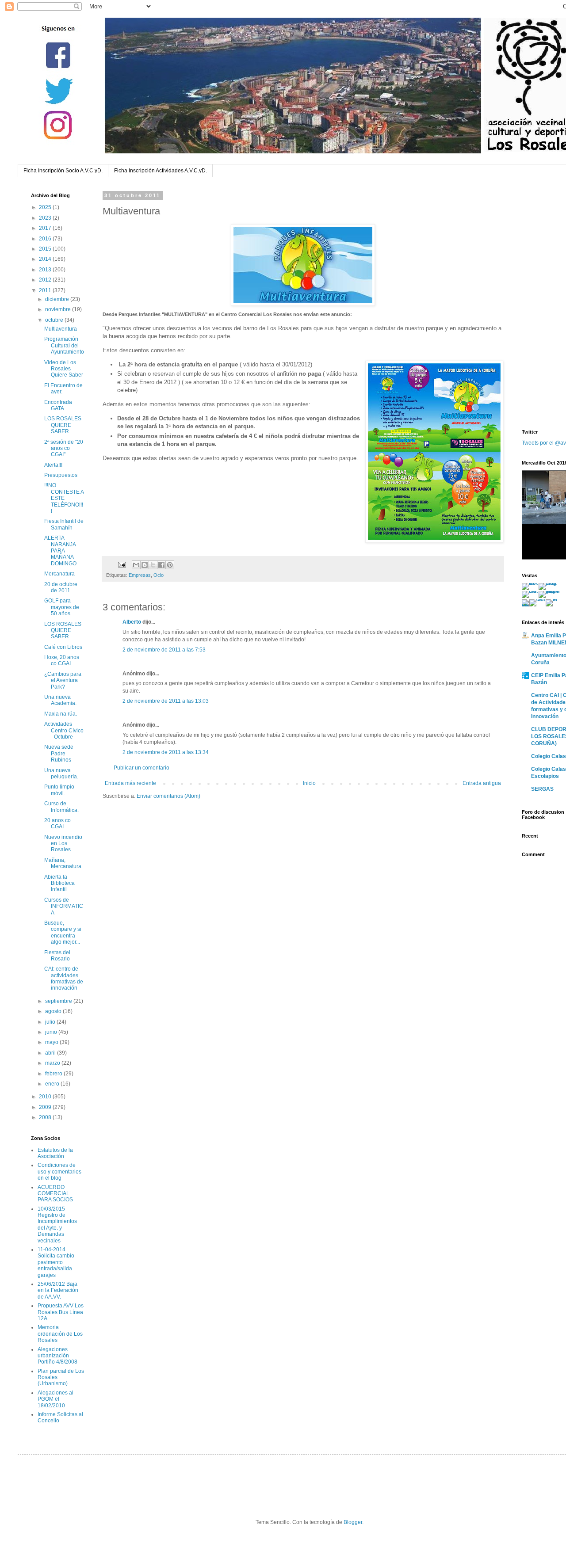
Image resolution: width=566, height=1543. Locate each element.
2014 (46, 259)
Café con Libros (63, 647)
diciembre (57, 299)
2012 (46, 280)
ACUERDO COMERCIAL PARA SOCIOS (55, 1193)
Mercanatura (59, 574)
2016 (46, 239)
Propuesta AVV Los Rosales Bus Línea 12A (61, 1312)
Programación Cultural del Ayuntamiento (64, 345)
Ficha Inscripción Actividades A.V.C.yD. (160, 171)
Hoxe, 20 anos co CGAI (61, 660)
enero (53, 1084)
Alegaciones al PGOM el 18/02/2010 (55, 1399)
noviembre (58, 309)
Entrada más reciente (130, 783)
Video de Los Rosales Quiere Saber (63, 368)
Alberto (131, 622)
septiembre (59, 1001)
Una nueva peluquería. (61, 773)
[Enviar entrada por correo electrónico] (121, 564)
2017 (46, 228)
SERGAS (542, 789)
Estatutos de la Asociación (55, 1153)
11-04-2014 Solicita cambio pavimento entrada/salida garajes (56, 1262)
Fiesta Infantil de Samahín (64, 524)
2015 (46, 249)
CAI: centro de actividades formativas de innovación (63, 978)
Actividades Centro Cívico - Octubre (64, 730)
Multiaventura (60, 329)
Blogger (353, 1522)
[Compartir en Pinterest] (169, 564)
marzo (53, 1063)
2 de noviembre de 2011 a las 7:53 (164, 650)
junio (51, 1032)
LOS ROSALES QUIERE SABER (62, 630)
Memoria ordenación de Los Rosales (60, 1333)
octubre (55, 320)
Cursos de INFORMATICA (63, 906)
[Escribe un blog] (144, 564)
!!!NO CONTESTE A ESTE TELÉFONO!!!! (64, 498)
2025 (46, 207)
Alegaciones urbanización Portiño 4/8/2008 (57, 1355)
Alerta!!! (53, 465)
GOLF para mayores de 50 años (61, 607)
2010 (46, 1096)
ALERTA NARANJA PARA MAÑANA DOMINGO (60, 551)
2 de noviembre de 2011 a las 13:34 (165, 752)
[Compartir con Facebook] (161, 564)
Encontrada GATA (58, 405)
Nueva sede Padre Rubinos (58, 753)
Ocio (158, 575)
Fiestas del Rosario (57, 955)
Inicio (309, 783)
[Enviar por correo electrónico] (136, 564)
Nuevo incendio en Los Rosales (63, 843)
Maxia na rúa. (60, 714)
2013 (46, 270)
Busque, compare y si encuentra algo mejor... (62, 932)
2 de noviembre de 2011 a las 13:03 (165, 701)
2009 (46, 1107)
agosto (54, 1011)
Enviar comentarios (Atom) (168, 796)
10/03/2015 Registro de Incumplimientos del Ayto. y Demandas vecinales (57, 1225)
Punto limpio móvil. (59, 790)
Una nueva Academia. (60, 700)
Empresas (140, 575)
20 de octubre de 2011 (60, 587)
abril (51, 1053)
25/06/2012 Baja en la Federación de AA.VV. (58, 1290)
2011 (46, 290)
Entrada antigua (482, 783)
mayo (52, 1042)
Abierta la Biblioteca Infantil (59, 883)
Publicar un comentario (141, 768)
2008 (46, 1117)
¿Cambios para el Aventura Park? (62, 680)
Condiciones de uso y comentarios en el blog (59, 1171)
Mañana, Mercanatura (62, 863)
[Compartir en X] (153, 564)
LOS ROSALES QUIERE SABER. (62, 424)
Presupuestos (60, 475)
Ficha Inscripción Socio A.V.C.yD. (63, 171)
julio (51, 1022)
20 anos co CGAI (57, 823)
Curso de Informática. (61, 806)
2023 (46, 218)
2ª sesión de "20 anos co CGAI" (63, 448)
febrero (54, 1074)
